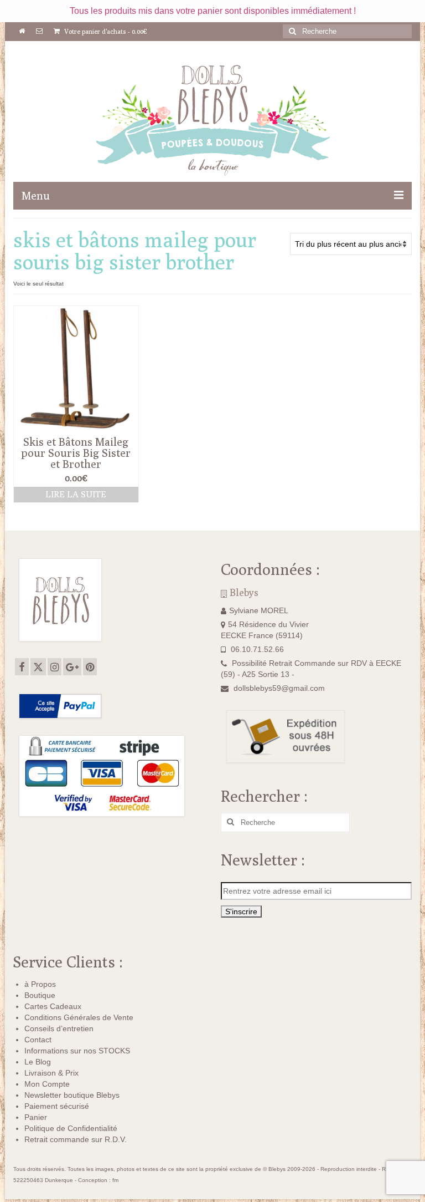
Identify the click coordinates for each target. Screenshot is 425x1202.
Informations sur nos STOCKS (77, 1050)
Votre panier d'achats (105, 31)
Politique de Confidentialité (70, 1128)
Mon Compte (47, 1083)
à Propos (40, 984)
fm (115, 1180)
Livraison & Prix (51, 1072)
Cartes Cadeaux (52, 1006)
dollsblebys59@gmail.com (279, 688)
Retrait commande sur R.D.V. (75, 1139)
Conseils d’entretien (59, 1028)
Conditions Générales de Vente (78, 1017)
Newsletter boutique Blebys (72, 1095)
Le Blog (37, 1061)
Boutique (39, 995)
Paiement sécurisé (56, 1106)
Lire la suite (75, 494)
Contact (37, 1039)
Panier (35, 1117)
